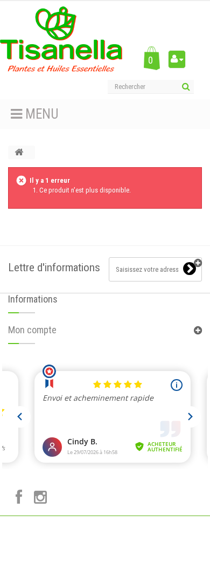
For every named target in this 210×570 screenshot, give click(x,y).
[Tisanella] (61, 39)
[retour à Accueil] (19, 152)
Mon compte (32, 329)
